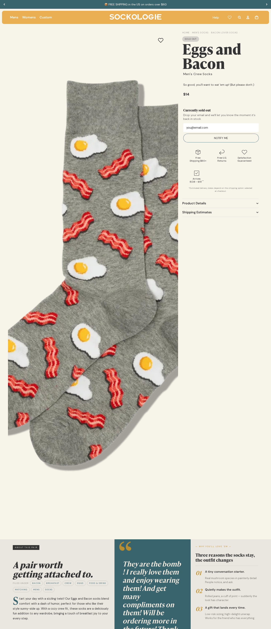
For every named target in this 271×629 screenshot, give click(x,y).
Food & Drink (97, 583)
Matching (21, 589)
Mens (36, 589)
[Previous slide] (4, 4)
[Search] (239, 17)
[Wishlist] (229, 17)
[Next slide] (266, 4)
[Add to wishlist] (160, 40)
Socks (48, 589)
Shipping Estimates (197, 212)
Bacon (36, 583)
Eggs (80, 583)
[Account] (247, 17)
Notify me (221, 138)
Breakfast (52, 583)
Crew (68, 583)
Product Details (194, 203)
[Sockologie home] (135, 17)
